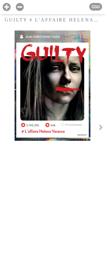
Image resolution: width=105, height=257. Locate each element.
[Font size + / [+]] (6, 7)
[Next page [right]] (101, 128)
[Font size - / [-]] (19, 7)
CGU (96, 6)
